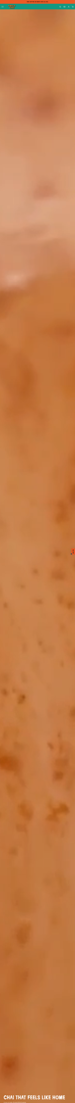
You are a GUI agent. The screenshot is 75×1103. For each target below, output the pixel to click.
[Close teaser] (71, 554)
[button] (73, 7)
